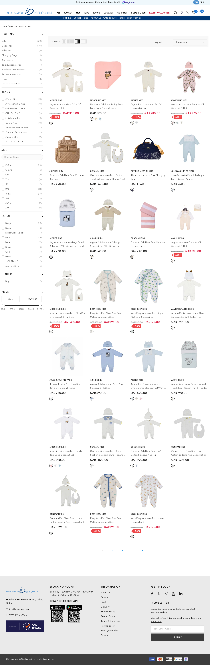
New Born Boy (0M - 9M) (20, 26)
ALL (58, 13)
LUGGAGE (108, 13)
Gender (7, 274)
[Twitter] (159, 594)
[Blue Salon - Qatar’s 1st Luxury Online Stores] (29, 10)
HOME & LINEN (138, 13)
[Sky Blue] (136, 465)
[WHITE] (51, 398)
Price (5, 292)
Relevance (181, 42)
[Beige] (95, 118)
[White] (51, 122)
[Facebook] (152, 594)
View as (56, 42)
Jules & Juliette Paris (182, 171)
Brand (6, 92)
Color (6, 216)
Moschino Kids (98, 100)
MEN (78, 13)
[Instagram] (166, 594)
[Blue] (100, 118)
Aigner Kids (56, 100)
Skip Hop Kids (56, 171)
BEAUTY (96, 13)
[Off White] (132, 465)
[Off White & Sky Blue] (91, 465)
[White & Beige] (136, 398)
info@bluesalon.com (19, 609)
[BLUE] (172, 189)
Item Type (8, 34)
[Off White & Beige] (91, 189)
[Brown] (132, 536)
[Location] (182, 14)
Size (4, 150)
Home (4, 26)
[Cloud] (51, 331)
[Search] (175, 12)
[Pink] (172, 122)
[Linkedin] (181, 594)
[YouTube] (173, 594)
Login (187, 13)
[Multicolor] (91, 331)
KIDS (86, 13)
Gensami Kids (97, 171)
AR (202, 2)
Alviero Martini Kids (142, 171)
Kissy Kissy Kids (98, 309)
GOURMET (122, 13)
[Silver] (172, 327)
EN (196, 2)
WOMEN (68, 13)
